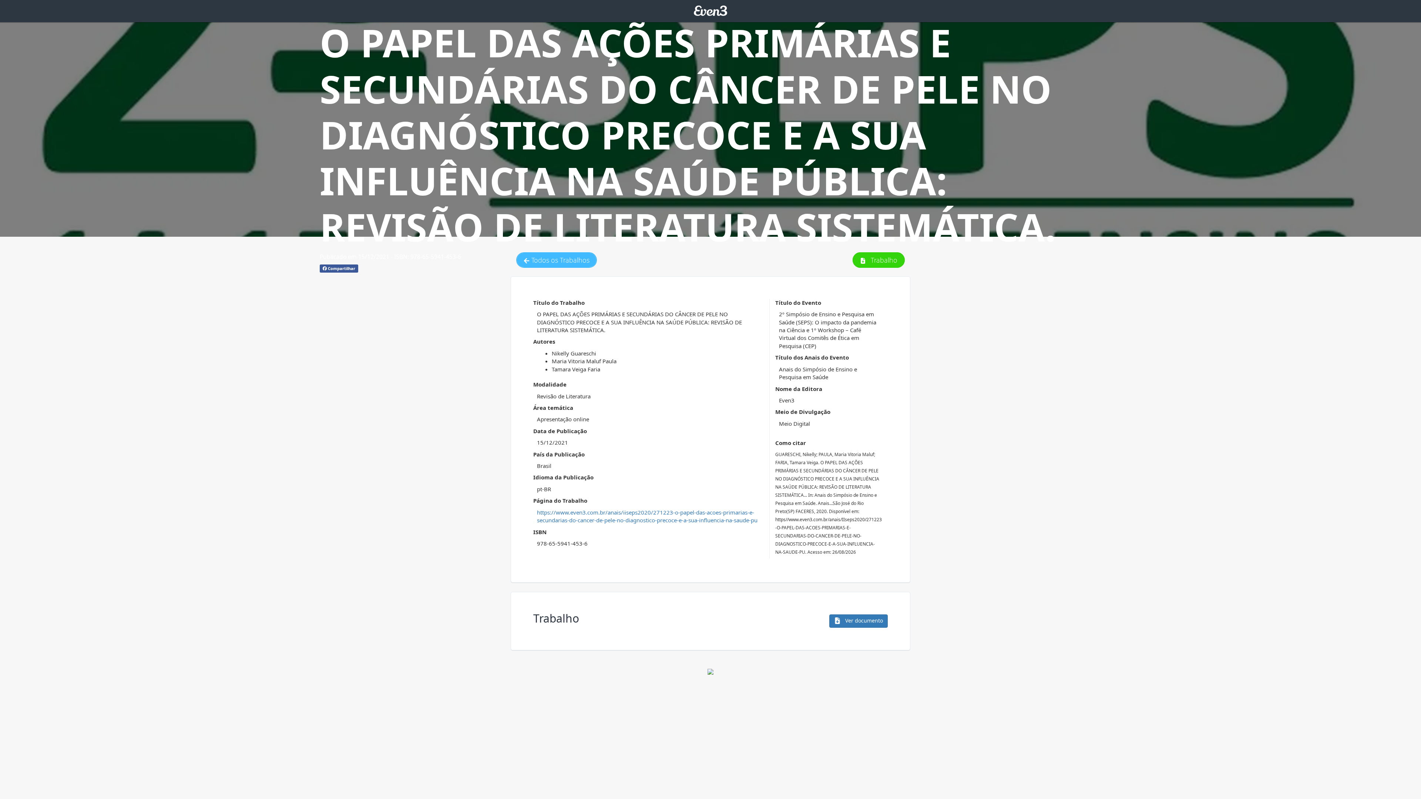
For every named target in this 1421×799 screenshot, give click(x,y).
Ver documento (863, 620)
